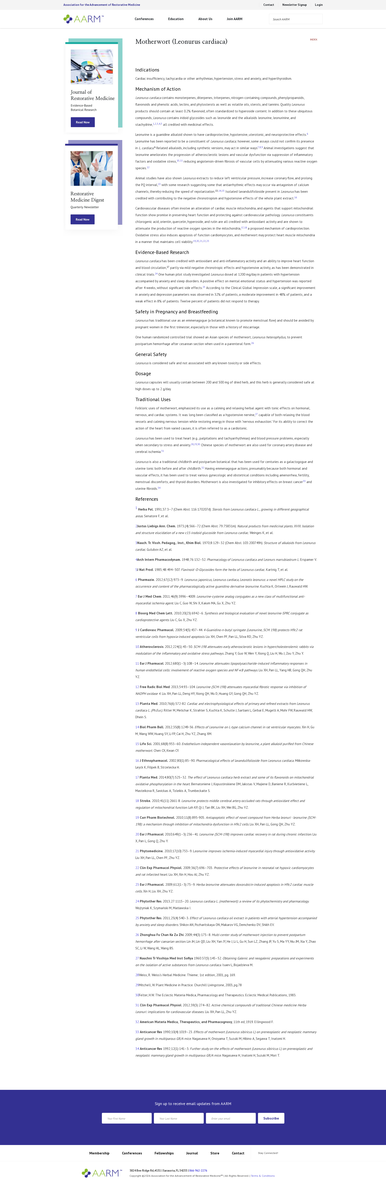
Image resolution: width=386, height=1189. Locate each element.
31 (137, 1005)
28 (137, 975)
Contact (268, 5)
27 (137, 958)
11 (137, 663)
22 (137, 868)
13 (137, 703)
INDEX (313, 40)
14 (137, 727)
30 (137, 995)
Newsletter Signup (294, 5)
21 (137, 851)
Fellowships (164, 1153)
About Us (205, 19)
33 (137, 1032)
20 (137, 834)
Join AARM (234, 19)
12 (137, 687)
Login (319, 5)
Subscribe (271, 1118)
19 (137, 817)
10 (137, 647)
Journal (192, 1153)
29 (137, 985)
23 (137, 884)
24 (137, 901)
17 (137, 777)
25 (137, 918)
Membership (99, 1153)
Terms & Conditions (263, 1175)
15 (137, 744)
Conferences (144, 19)
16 (137, 760)
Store (214, 1153)
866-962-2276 (198, 1170)
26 (137, 935)
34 (137, 1049)
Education (176, 19)
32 (137, 1022)
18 (137, 801)
